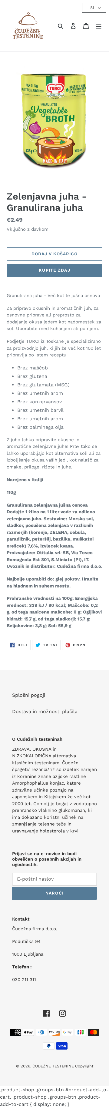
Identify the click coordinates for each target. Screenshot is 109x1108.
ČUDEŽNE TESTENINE (53, 1066)
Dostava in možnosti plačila (45, 711)
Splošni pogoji (28, 695)
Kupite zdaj (54, 270)
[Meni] (98, 25)
